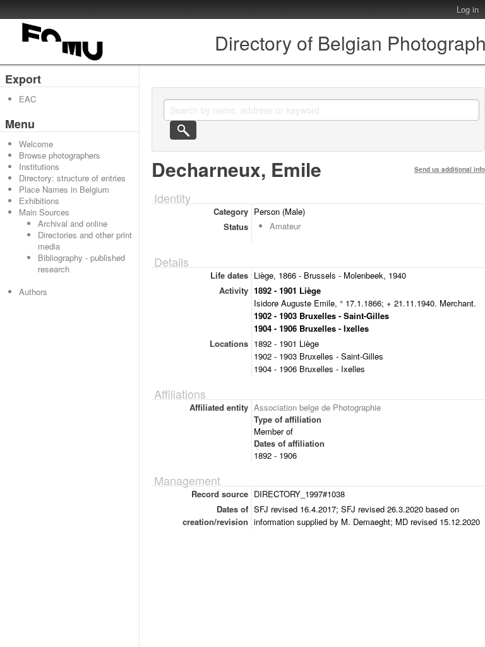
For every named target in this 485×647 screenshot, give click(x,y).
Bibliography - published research (81, 263)
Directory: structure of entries (72, 178)
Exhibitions (39, 201)
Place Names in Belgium (64, 189)
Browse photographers (59, 155)
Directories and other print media (85, 240)
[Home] (63, 60)
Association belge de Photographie (317, 407)
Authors (33, 292)
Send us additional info (449, 169)
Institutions (39, 166)
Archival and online (72, 223)
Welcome (36, 144)
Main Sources (44, 212)
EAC (27, 99)
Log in (468, 9)
